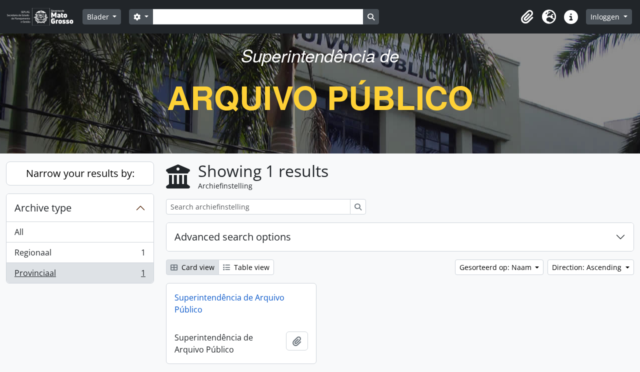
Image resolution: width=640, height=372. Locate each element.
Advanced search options (232, 237)
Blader (99, 17)
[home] (44, 17)
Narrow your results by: (80, 173)
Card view (197, 267)
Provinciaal (80, 275)
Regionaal (80, 255)
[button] (527, 17)
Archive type (43, 207)
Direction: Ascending (588, 267)
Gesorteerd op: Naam (497, 267)
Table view (251, 267)
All (19, 232)
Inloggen (606, 17)
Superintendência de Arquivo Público (229, 303)
